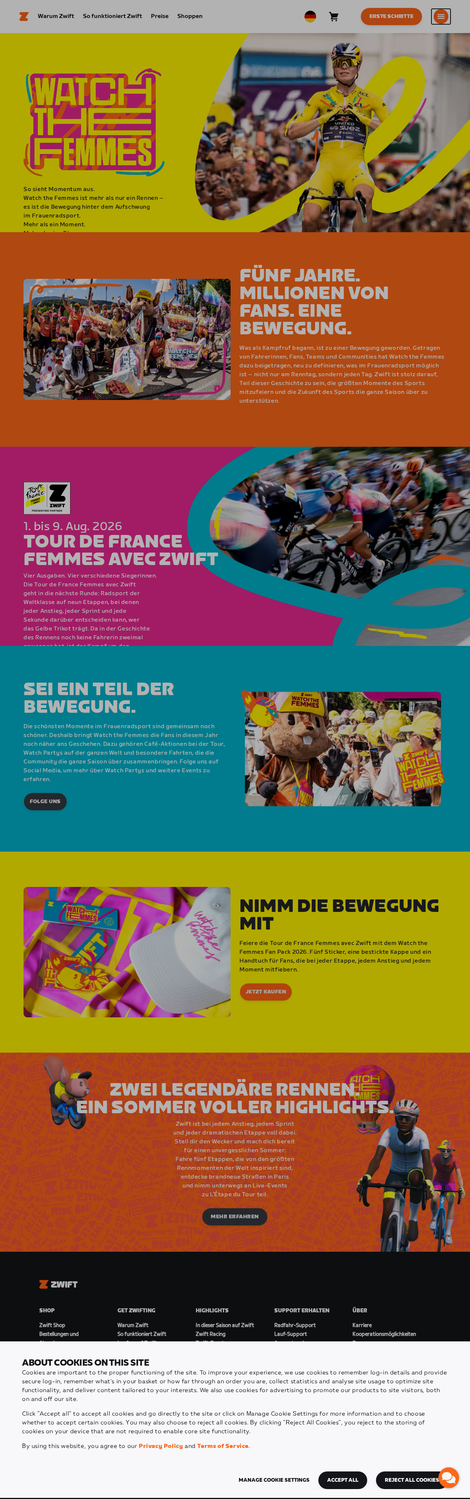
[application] (449, 1478)
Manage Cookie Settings (274, 1480)
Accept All (342, 1480)
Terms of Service (223, 1446)
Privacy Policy (161, 1446)
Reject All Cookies (412, 1480)
